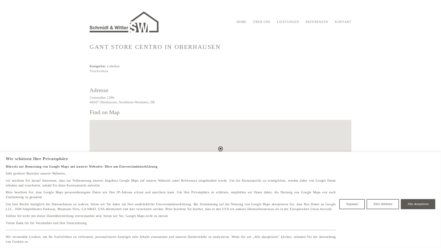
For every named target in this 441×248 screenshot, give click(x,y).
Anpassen (352, 204)
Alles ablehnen (382, 204)
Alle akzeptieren (418, 204)
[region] (220, 200)
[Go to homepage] (124, 21)
